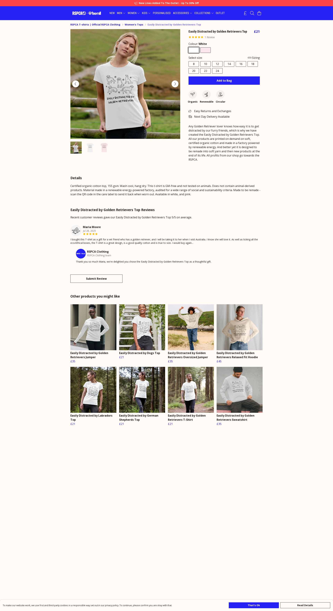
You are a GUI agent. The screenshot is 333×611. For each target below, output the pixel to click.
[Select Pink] (205, 50)
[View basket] (259, 13)
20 (193, 71)
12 (217, 64)
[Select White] (194, 50)
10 (205, 64)
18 (252, 64)
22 (205, 71)
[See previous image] (75, 83)
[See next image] (175, 83)
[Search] (252, 13)
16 (240, 64)
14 (229, 64)
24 (217, 71)
